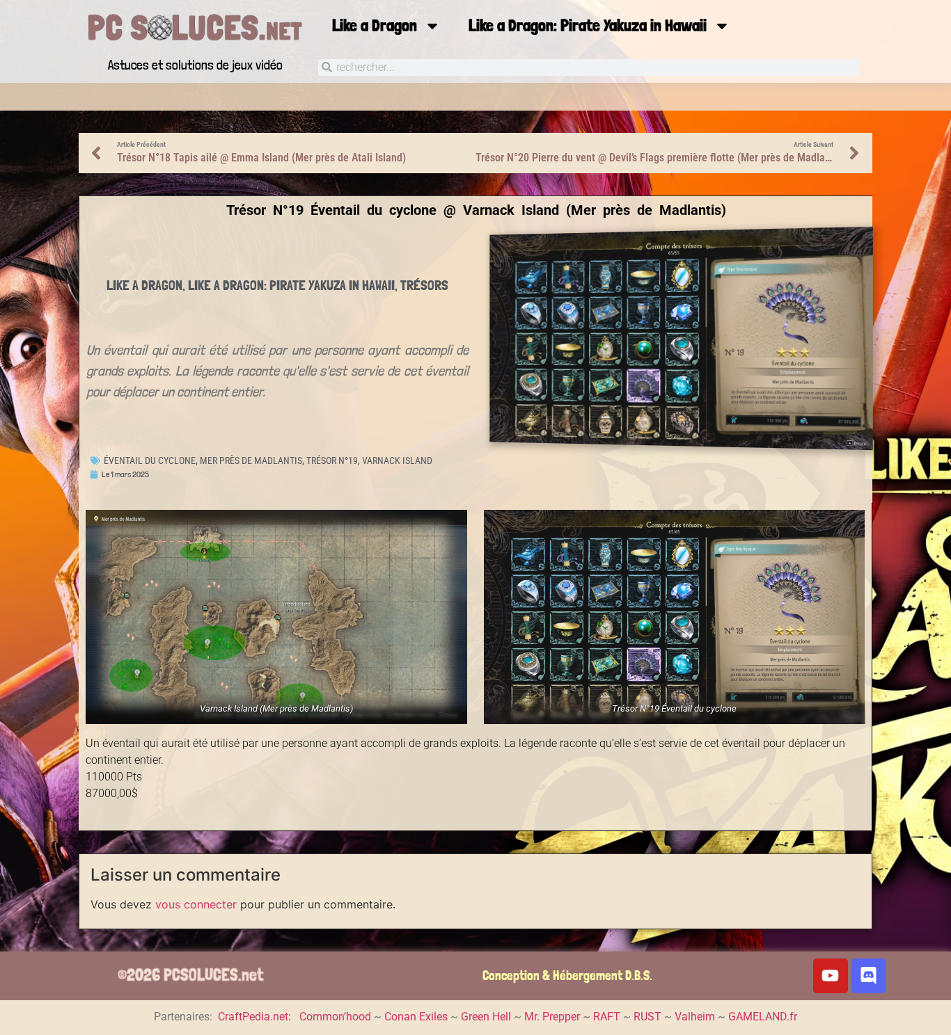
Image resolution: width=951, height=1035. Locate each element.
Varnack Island (397, 461)
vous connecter (196, 904)
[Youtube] (830, 975)
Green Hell (486, 1016)
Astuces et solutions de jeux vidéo (195, 65)
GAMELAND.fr (762, 1016)
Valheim (695, 1016)
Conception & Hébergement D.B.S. (567, 976)
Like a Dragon (374, 25)
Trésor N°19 (332, 461)
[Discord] (868, 975)
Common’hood (335, 1016)
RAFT (606, 1016)
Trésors (424, 285)
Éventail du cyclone (150, 461)
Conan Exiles (416, 1016)
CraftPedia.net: (256, 1016)
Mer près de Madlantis (251, 461)
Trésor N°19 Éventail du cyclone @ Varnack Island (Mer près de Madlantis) (476, 210)
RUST (647, 1016)
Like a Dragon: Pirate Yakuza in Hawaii (588, 25)
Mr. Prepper (552, 1016)
